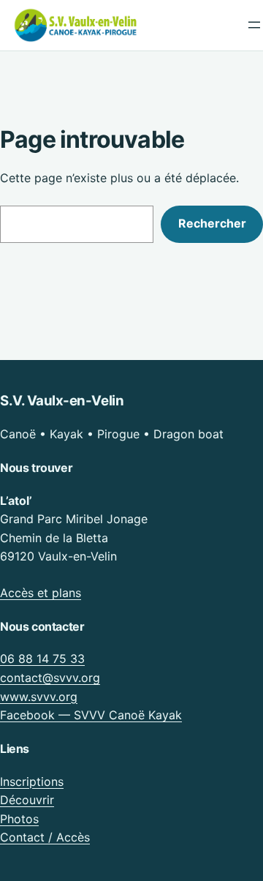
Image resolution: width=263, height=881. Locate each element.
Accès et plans (40, 592)
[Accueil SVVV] (76, 25)
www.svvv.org (38, 696)
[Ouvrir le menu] (254, 25)
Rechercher (212, 223)
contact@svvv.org (50, 677)
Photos (19, 818)
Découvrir (27, 799)
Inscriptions (32, 781)
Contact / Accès (45, 837)
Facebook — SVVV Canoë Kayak (91, 715)
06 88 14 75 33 (42, 658)
